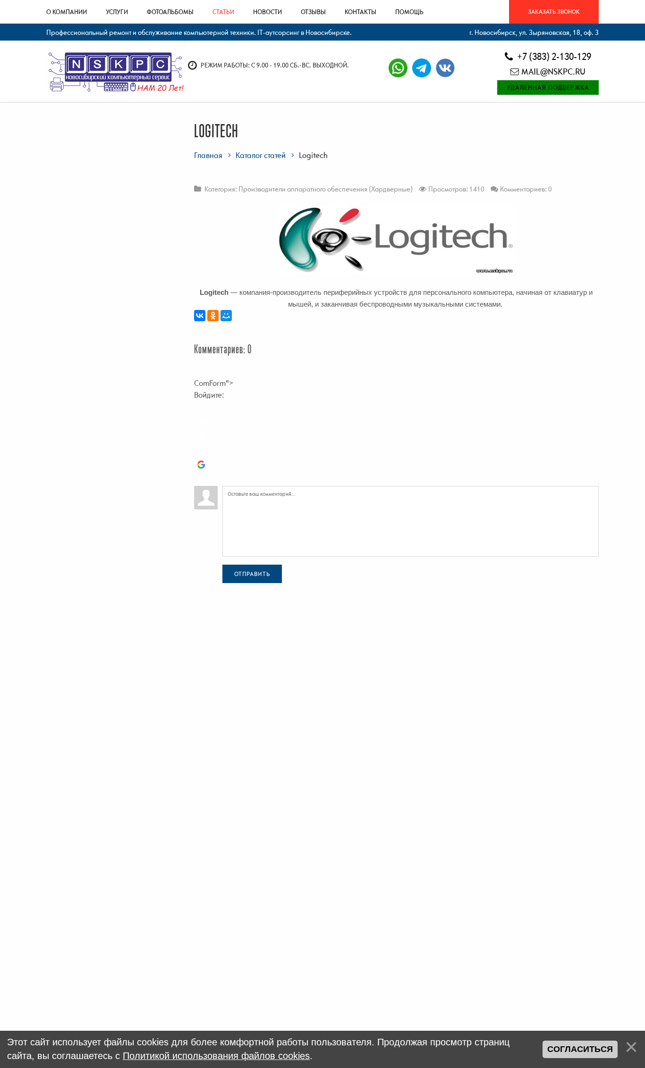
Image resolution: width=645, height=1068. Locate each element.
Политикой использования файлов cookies (216, 1056)
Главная (208, 155)
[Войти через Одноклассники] (201, 479)
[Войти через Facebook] (201, 436)
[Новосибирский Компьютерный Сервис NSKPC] (115, 71)
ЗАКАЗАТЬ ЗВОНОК (554, 12)
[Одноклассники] (213, 315)
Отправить (252, 574)
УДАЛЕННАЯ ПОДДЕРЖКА (548, 87)
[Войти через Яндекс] (201, 450)
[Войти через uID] (201, 408)
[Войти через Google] (201, 465)
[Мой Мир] (226, 315)
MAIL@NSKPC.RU (553, 71)
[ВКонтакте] (199, 315)
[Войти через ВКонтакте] (201, 422)
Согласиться (580, 1049)
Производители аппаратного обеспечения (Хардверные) (325, 188)
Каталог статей (261, 155)
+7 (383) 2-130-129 (553, 56)
